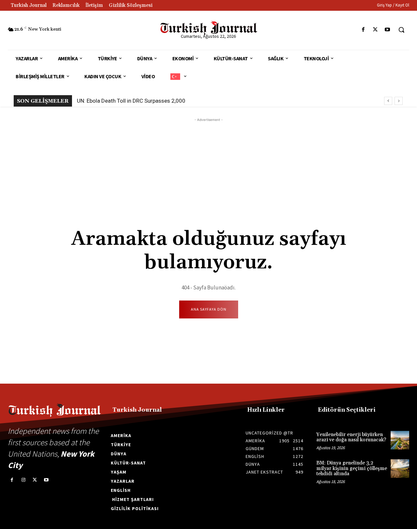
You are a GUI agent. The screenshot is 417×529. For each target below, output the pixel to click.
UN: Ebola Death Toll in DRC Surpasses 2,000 (131, 100)
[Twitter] (375, 29)
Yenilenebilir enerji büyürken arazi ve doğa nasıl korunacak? (351, 437)
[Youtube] (387, 29)
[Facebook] (363, 29)
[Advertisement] (208, 168)
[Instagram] (23, 480)
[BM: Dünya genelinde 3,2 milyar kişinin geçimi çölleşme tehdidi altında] (400, 468)
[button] (401, 29)
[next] (399, 101)
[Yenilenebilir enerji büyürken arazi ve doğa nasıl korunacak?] (400, 440)
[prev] (388, 101)
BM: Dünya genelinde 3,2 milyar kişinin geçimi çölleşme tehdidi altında (351, 468)
